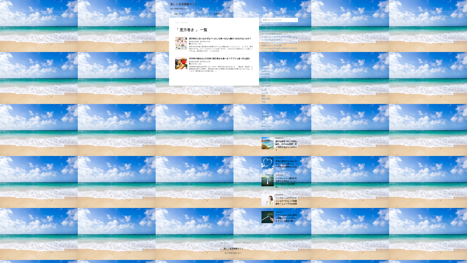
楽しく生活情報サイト (184, 4)
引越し (264, 102)
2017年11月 (265, 83)
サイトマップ (198, 14)
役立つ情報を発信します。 (233, 253)
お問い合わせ (179, 14)
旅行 (263, 107)
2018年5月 (265, 65)
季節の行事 (206, 41)
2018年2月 (265, 74)
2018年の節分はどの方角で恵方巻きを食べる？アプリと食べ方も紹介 (219, 58)
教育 (263, 104)
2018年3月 (265, 71)
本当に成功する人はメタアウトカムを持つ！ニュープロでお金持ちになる (286, 164)
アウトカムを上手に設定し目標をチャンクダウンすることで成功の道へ (286, 218)
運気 (263, 119)
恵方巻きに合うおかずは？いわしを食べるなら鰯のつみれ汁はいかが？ (220, 39)
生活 (263, 110)
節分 (200, 64)
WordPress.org (267, 132)
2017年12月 (266, 80)
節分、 (201, 44)
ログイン (264, 123)
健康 (263, 96)
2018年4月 (265, 68)
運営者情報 (218, 14)
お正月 (264, 90)
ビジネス (264, 93)
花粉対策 (264, 116)
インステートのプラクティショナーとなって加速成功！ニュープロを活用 (286, 201)
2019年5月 (265, 59)
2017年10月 (266, 86)
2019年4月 (265, 62)
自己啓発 (264, 113)
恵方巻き (194, 44)
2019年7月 (265, 56)
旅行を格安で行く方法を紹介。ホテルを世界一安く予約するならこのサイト (286, 145)
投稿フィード (266, 126)
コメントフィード (268, 129)
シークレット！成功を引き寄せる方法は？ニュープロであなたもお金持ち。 (286, 182)
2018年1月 (265, 77)
